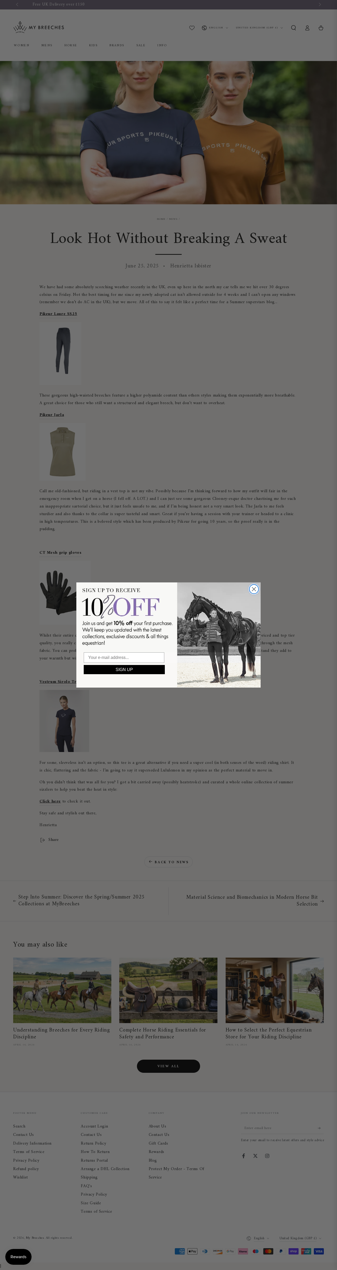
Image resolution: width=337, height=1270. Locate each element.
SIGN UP (124, 669)
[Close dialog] (254, 589)
